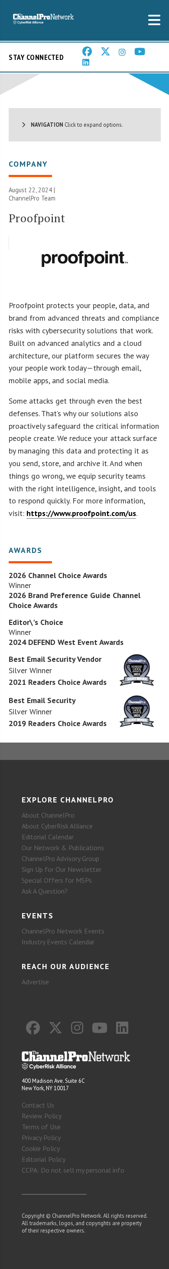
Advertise (35, 981)
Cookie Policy (41, 1148)
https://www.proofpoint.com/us (81, 513)
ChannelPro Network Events (63, 931)
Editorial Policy (43, 1159)
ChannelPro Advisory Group (60, 858)
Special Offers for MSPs (57, 880)
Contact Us (38, 1105)
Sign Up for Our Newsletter (61, 869)
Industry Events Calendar (58, 941)
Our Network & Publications (63, 847)
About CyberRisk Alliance (57, 826)
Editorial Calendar (48, 836)
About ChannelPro (48, 815)
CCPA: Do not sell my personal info (73, 1170)
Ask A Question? (45, 891)
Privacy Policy (41, 1137)
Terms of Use (41, 1126)
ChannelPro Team (32, 198)
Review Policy (42, 1115)
